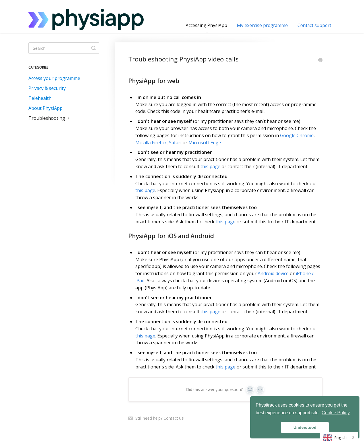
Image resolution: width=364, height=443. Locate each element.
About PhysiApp (45, 108)
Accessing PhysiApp (206, 25)
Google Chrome (297, 135)
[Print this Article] (320, 60)
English (340, 437)
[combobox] (339, 437)
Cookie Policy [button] (336, 412)
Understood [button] (305, 427)
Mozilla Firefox (151, 142)
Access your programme (54, 78)
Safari (175, 142)
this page (210, 166)
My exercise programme (262, 25)
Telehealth (39, 98)
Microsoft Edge (205, 142)
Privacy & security (47, 88)
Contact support (314, 25)
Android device (273, 273)
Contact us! (174, 418)
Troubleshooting (47, 118)
